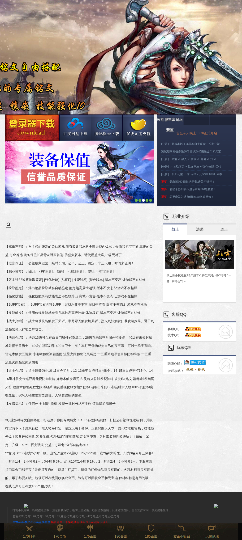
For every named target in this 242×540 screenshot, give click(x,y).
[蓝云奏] (75, 127)
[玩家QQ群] (138, 127)
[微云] (106, 127)
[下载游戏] (32, 127)
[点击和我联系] (193, 329)
